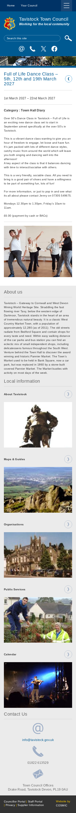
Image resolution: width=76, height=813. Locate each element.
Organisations (14, 524)
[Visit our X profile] (43, 48)
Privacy (10, 805)
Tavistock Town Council (43, 19)
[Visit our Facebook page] (54, 48)
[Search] (68, 38)
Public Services (14, 589)
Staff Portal (35, 801)
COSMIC (61, 805)
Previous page (68, 78)
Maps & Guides (14, 459)
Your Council (29, 5)
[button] (38, 251)
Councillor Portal (14, 801)
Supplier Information (31, 805)
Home (11, 5)
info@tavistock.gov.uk (38, 740)
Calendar (10, 654)
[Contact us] (32, 48)
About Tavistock (15, 394)
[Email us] (21, 48)
